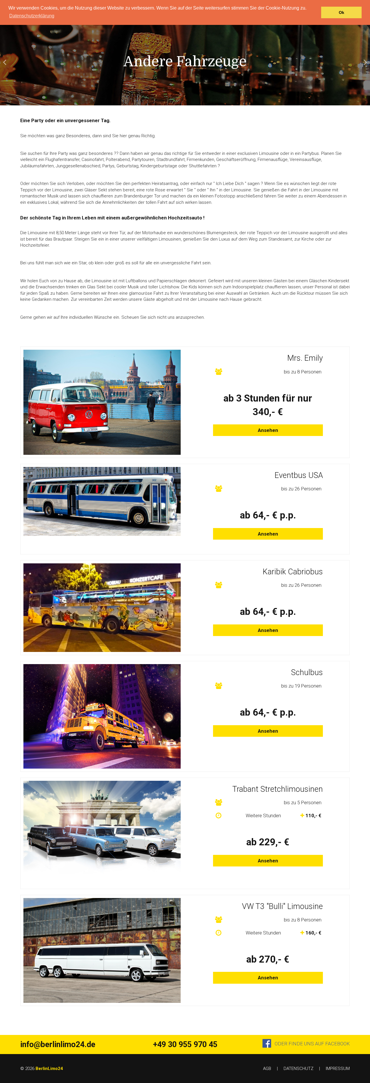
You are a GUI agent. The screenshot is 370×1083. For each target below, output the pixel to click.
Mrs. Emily (305, 358)
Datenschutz (298, 1068)
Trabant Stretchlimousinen (277, 789)
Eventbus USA (299, 475)
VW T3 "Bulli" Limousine (282, 906)
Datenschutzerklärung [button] (31, 15)
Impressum (338, 1068)
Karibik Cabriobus (293, 571)
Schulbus (307, 672)
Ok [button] (341, 12)
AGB (267, 1068)
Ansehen (268, 430)
